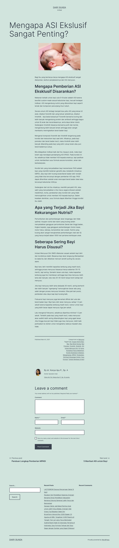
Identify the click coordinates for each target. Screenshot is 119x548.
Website (38, 428)
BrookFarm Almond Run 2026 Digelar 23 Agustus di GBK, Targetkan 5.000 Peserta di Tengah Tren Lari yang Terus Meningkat (59, 517)
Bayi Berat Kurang (75, 344)
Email (63, 418)
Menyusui (81, 339)
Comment (38, 397)
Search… (12, 485)
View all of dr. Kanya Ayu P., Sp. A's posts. (57, 377)
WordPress (105, 540)
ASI (70, 342)
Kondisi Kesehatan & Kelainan (75, 353)
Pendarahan (80, 355)
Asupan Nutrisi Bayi (78, 342)
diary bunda (59, 7)
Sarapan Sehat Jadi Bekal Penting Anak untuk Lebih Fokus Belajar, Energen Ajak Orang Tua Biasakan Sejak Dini (57, 508)
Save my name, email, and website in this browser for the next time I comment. (59, 439)
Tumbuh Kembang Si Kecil (76, 359)
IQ (79, 348)
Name (37, 418)
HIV (83, 346)
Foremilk (72, 346)
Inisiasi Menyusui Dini (71, 348)
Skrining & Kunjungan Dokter (72, 357)
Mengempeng (67, 355)
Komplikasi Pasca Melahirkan (75, 350)
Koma (82, 348)
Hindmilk (78, 346)
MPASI (74, 355)
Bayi (68, 344)
